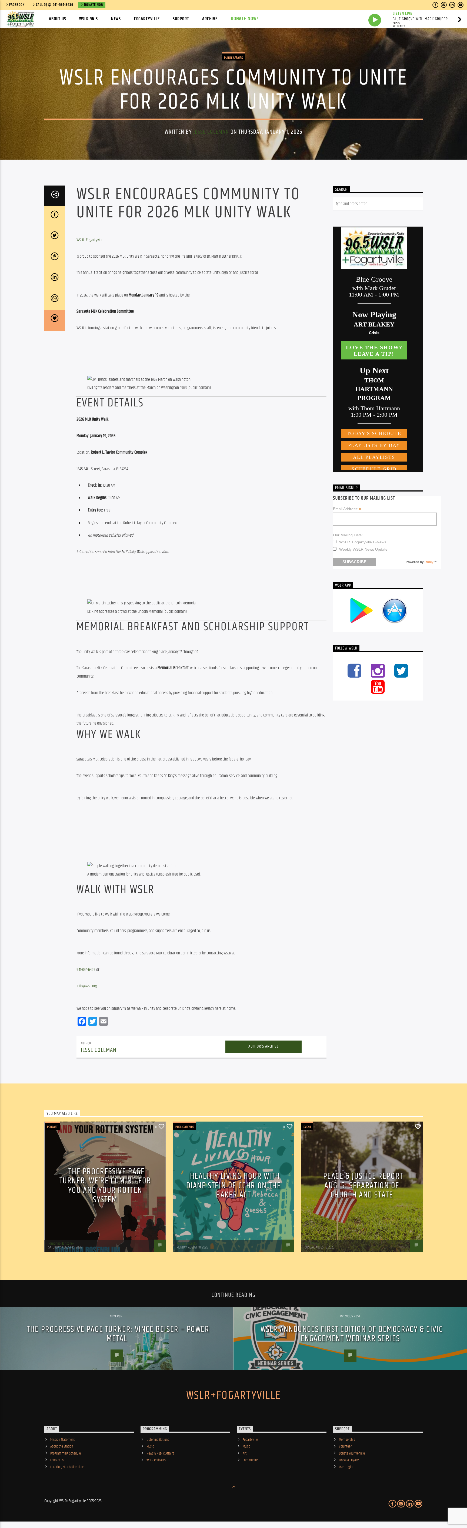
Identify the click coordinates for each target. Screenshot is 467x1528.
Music (150, 1446)
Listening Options (157, 1440)
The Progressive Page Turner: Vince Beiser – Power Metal (118, 1334)
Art (244, 1453)
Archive (210, 18)
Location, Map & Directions (67, 1467)
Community (250, 1460)
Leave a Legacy (349, 1460)
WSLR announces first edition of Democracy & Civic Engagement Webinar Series (352, 1334)
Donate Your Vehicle (352, 1453)
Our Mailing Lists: (348, 535)
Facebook (17, 5)
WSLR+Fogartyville (89, 240)
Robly (429, 562)
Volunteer (345, 1446)
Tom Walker (313, 1244)
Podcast (52, 1127)
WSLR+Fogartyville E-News (362, 542)
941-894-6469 (85, 969)
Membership (347, 1440)
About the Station (61, 1446)
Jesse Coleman (211, 132)
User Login (345, 1467)
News (116, 18)
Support (181, 18)
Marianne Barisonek (61, 1244)
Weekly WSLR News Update (363, 549)
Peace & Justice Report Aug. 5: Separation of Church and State (363, 1185)
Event (307, 1127)
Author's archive (263, 1046)
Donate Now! (245, 19)
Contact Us (57, 1460)
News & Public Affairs (160, 1453)
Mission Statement (62, 1440)
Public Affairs (233, 57)
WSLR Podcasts (156, 1460)
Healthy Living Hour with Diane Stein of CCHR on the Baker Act (233, 1185)
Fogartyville (147, 18)
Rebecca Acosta (186, 1244)
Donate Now (93, 5)
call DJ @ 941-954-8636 (54, 5)
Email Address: (347, 509)
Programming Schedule (65, 1453)
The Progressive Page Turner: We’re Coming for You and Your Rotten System (105, 1185)
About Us (57, 18)
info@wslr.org (86, 986)
